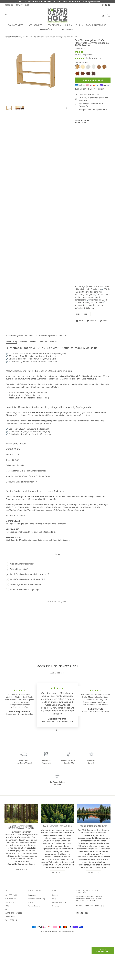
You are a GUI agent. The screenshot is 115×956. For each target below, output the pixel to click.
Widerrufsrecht (34, 906)
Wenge (93, 73)
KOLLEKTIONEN (66, 29)
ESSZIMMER (54, 25)
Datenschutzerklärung (36, 899)
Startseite (8, 37)
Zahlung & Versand (59, 902)
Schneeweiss (93, 67)
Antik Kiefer (104, 67)
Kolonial (83, 73)
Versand (90, 55)
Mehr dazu (21, 869)
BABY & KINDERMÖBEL (96, 25)
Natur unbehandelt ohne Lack (83, 67)
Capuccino (99, 67)
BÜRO (68, 25)
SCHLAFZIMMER (16, 25)
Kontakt (55, 895)
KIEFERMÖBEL (46, 29)
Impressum (32, 895)
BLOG (27, 5)
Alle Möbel (17, 37)
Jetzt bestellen (102, 951)
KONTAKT (18, 5)
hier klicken (21, 515)
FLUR (78, 25)
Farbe (82, 62)
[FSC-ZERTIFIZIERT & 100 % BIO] (94, 813)
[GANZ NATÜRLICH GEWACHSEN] (57, 813)
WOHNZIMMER (36, 25)
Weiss (88, 67)
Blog (54, 899)
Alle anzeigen (57, 673)
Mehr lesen (82, 314)
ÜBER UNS (8, 5)
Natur (77, 67)
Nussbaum (88, 73)
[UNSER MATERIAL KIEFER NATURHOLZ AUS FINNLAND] (21, 813)
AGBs (30, 902)
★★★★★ (80, 58)
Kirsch (77, 73)
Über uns (55, 906)
